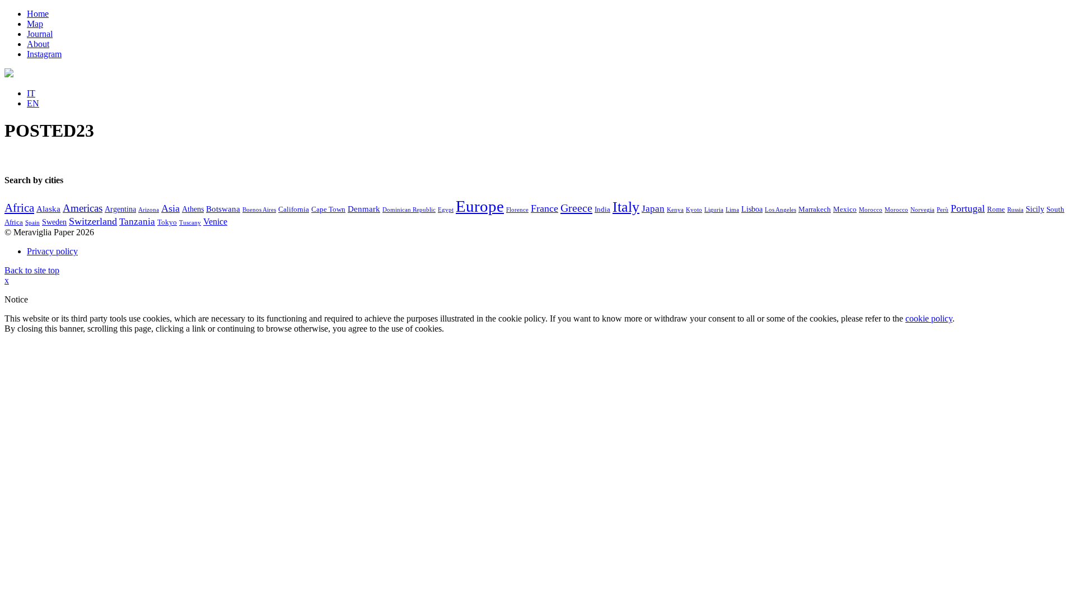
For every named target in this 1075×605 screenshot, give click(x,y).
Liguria (713, 210)
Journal (40, 34)
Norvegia (922, 210)
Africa (19, 208)
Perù (942, 210)
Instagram (44, 54)
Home (38, 13)
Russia (1015, 210)
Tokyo (167, 222)
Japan (653, 208)
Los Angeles (780, 210)
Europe (480, 206)
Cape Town (328, 209)
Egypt (446, 210)
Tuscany (190, 223)
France (544, 208)
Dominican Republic (409, 210)
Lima (732, 210)
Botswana (223, 208)
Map (35, 24)
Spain (32, 223)
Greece (576, 208)
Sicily (1035, 209)
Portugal (968, 208)
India (602, 209)
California (293, 209)
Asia (170, 208)
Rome (996, 209)
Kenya (675, 210)
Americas (82, 208)
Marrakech (814, 209)
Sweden (54, 222)
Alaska (48, 208)
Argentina (120, 209)
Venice (215, 221)
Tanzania (137, 221)
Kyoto (694, 210)
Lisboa (752, 209)
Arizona (148, 210)
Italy (626, 207)
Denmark (364, 208)
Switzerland (93, 221)
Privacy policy (52, 251)
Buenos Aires (259, 210)
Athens (193, 209)
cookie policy (928, 318)
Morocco (870, 210)
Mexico (845, 209)
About (38, 44)
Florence (517, 210)
